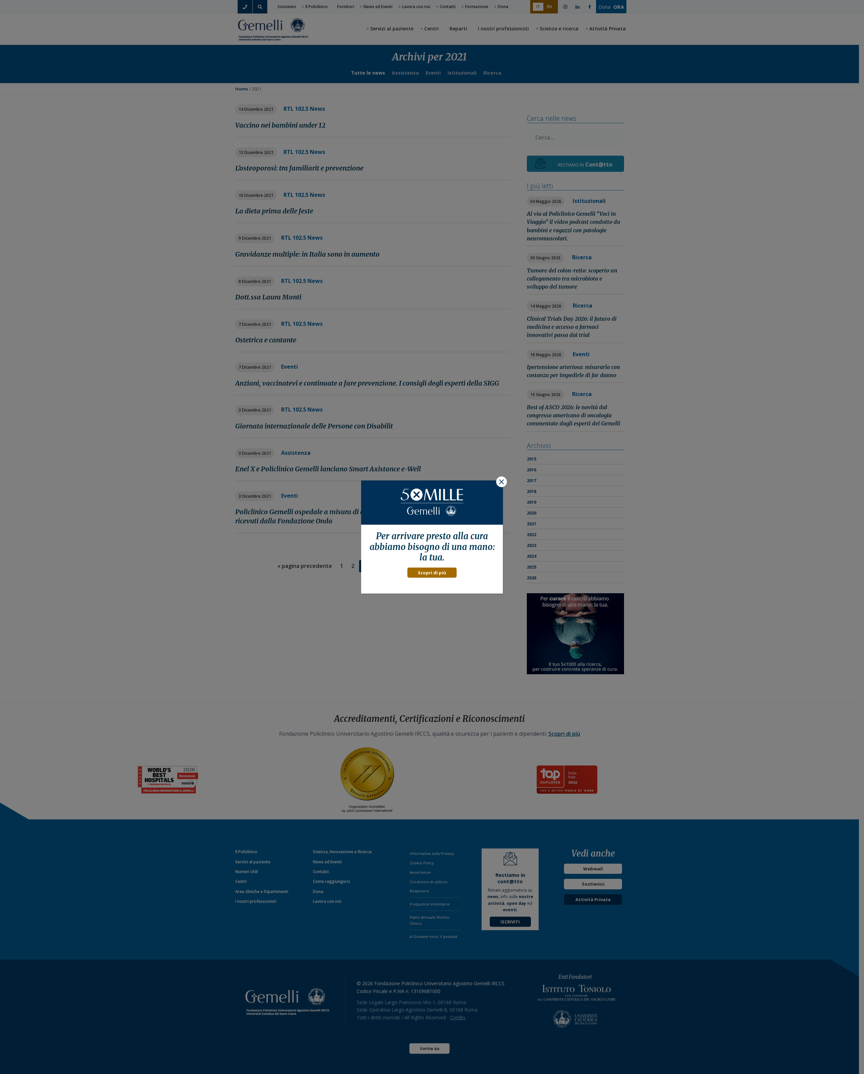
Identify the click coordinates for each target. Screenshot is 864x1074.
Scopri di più (432, 573)
